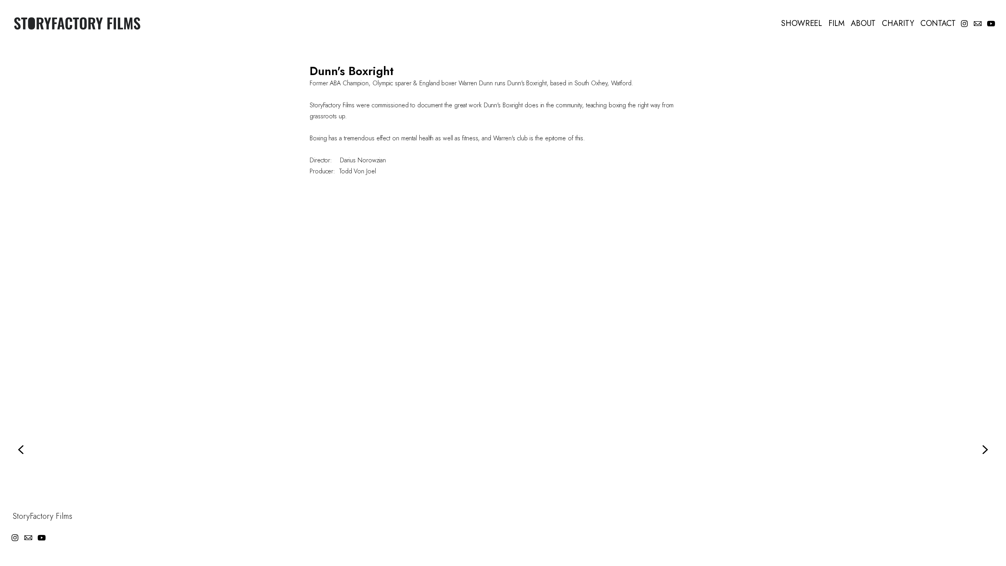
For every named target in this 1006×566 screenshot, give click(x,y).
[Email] (977, 23)
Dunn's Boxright (352, 70)
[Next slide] (984, 449)
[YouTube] (991, 23)
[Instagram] (964, 23)
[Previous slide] (21, 449)
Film (836, 23)
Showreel (801, 23)
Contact (938, 23)
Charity (898, 23)
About (863, 23)
